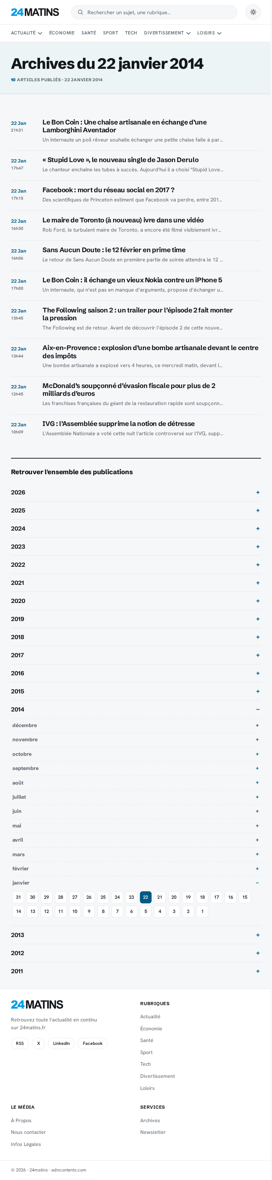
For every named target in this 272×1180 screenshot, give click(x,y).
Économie (62, 33)
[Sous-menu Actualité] (40, 33)
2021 (17, 582)
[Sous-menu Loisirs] (219, 33)
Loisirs (206, 33)
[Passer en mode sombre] (253, 12)
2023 (18, 546)
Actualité (23, 33)
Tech (131, 33)
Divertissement (164, 33)
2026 (18, 492)
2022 (18, 564)
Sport (110, 33)
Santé (88, 33)
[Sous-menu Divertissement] (188, 33)
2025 (18, 510)
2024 (18, 528)
